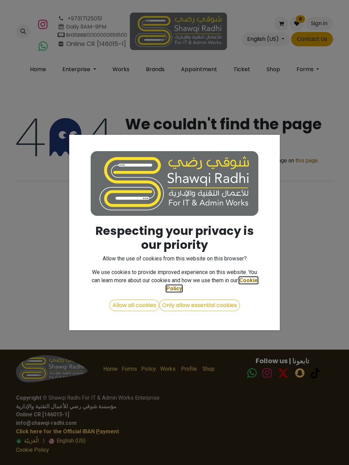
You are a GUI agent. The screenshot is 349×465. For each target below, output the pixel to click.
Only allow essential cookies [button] (199, 305)
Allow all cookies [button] (134, 305)
